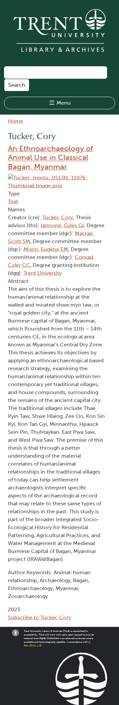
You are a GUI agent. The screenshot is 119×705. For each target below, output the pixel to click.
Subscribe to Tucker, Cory (39, 617)
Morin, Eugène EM (45, 249)
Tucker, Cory (57, 217)
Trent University (42, 273)
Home (15, 121)
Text (13, 201)
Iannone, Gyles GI (62, 225)
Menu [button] (63, 103)
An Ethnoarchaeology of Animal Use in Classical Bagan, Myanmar (50, 157)
